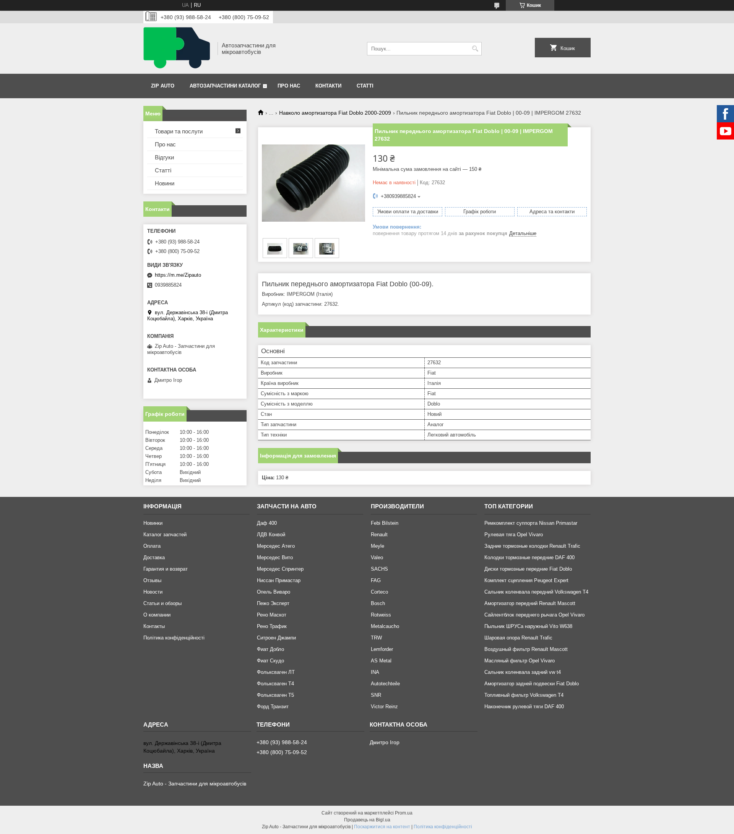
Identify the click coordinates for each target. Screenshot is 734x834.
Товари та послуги (179, 131)
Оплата (152, 546)
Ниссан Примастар (278, 580)
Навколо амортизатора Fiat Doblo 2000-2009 (335, 113)
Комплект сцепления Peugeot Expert (526, 580)
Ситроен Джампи (276, 638)
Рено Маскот (271, 615)
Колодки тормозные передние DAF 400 (529, 557)
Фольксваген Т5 (275, 695)
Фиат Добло (270, 649)
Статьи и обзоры (162, 603)
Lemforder (382, 649)
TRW (376, 638)
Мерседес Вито (275, 557)
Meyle (377, 546)
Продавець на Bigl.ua (367, 820)
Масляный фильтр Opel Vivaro (519, 661)
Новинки (152, 523)
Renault (379, 534)
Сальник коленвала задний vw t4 (522, 672)
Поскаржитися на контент (382, 826)
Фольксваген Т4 (275, 683)
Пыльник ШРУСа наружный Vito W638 (528, 626)
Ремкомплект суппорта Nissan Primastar (530, 523)
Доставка (154, 557)
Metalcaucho (385, 626)
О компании (157, 615)
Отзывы (152, 580)
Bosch (378, 603)
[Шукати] (475, 48)
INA (375, 672)
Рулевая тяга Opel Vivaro (513, 534)
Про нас (289, 86)
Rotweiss (381, 615)
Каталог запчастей (165, 534)
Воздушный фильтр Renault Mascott (526, 649)
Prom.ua (403, 813)
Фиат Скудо (270, 661)
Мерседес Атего (276, 546)
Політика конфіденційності (174, 638)
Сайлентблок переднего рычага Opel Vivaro (534, 615)
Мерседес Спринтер (280, 569)
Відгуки (164, 157)
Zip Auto (162, 86)
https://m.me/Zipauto (178, 275)
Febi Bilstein (384, 523)
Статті (365, 86)
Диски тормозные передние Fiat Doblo (528, 569)
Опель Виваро (273, 592)
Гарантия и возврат (165, 569)
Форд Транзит (273, 706)
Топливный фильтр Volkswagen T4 (523, 695)
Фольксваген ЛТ (276, 672)
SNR (376, 695)
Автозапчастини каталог (225, 86)
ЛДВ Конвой (271, 534)
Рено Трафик (272, 626)
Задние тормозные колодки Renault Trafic (532, 546)
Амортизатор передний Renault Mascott (529, 603)
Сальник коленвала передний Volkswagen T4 (536, 592)
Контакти (328, 86)
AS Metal (381, 661)
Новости (152, 592)
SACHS (379, 569)
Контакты (154, 626)
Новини (164, 183)
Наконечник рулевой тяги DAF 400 (524, 706)
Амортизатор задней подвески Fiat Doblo (531, 683)
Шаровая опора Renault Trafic (518, 638)
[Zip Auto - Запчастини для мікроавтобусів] (177, 48)
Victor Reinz (384, 706)
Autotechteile (385, 683)
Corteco (379, 592)
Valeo (377, 557)
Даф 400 (267, 523)
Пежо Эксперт (273, 603)
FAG (376, 580)
